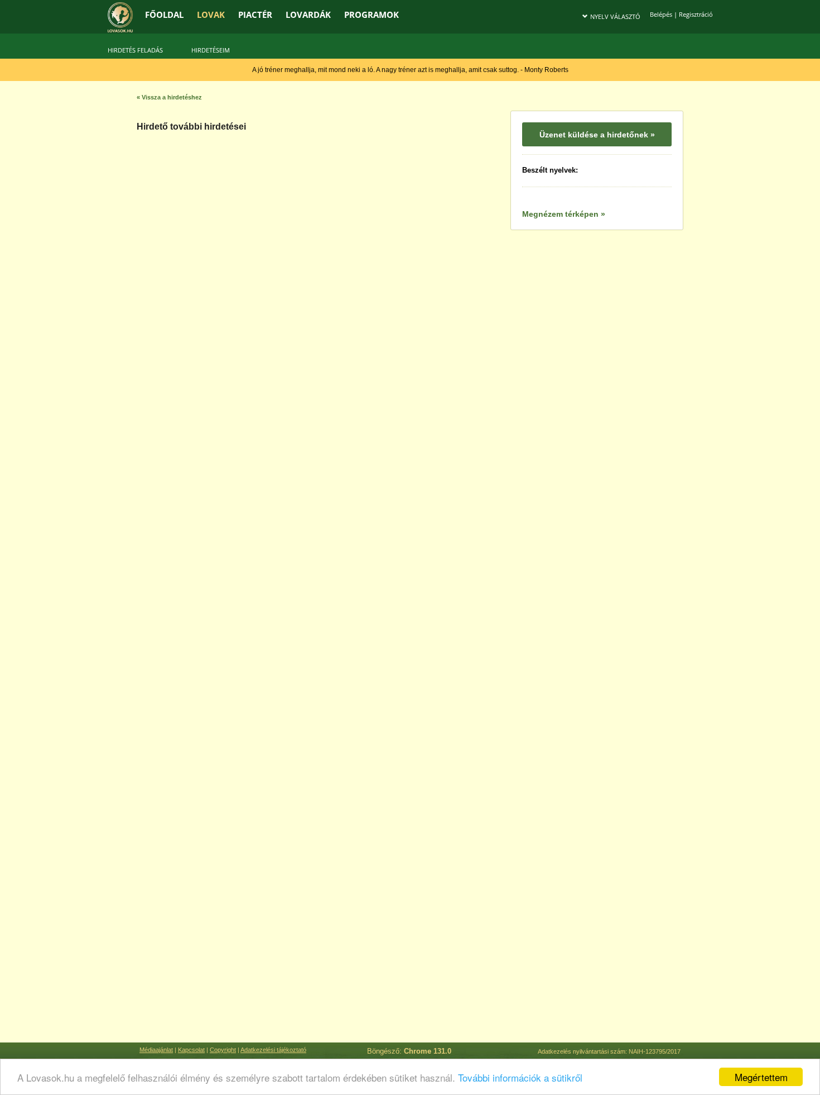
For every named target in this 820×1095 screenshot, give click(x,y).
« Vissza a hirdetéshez (169, 97)
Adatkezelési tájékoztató (273, 1049)
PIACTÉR (255, 14)
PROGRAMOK (371, 14)
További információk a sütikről (520, 1077)
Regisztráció (696, 14)
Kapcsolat (191, 1049)
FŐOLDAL (164, 14)
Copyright (223, 1049)
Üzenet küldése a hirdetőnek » (597, 134)
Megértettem (761, 1077)
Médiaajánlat (156, 1049)
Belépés (661, 14)
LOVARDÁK (308, 14)
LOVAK (211, 14)
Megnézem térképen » (563, 214)
